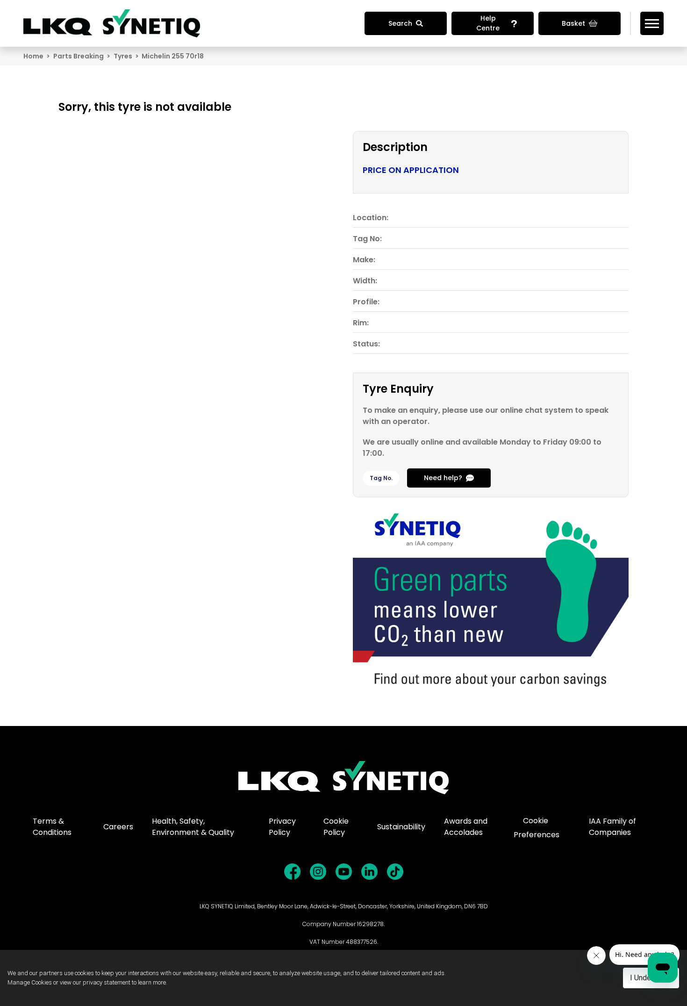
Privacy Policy (282, 827)
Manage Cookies (29, 982)
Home (33, 56)
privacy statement (106, 982)
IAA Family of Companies (612, 827)
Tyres (123, 56)
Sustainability (401, 826)
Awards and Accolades (465, 827)
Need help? (443, 477)
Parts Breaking (78, 56)
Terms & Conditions (52, 827)
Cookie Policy (336, 827)
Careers (118, 826)
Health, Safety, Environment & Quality (193, 827)
